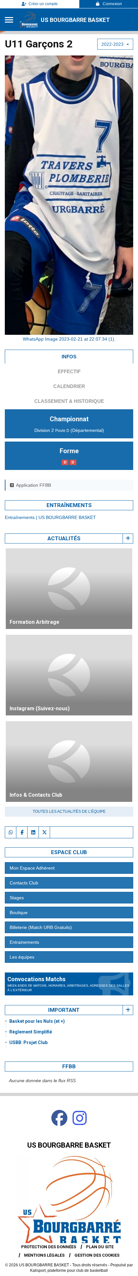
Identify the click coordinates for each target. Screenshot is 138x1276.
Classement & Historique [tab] (69, 401)
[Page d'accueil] (28, 20)
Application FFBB (33, 485)
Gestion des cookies (96, 1255)
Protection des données (48, 1246)
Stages (17, 897)
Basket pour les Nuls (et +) (37, 1021)
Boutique (19, 912)
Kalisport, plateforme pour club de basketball (69, 1270)
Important (64, 1010)
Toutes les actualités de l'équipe (69, 811)
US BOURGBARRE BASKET (75, 19)
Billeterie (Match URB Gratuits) (41, 927)
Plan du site (100, 1246)
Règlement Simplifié (30, 1031)
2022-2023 (113, 44)
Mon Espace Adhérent (32, 868)
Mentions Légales (44, 1255)
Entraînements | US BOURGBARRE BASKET (50, 517)
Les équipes (22, 957)
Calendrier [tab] (69, 386)
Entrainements (24, 942)
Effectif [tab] (69, 371)
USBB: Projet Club (28, 1042)
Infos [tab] (69, 356)
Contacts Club (24, 882)
